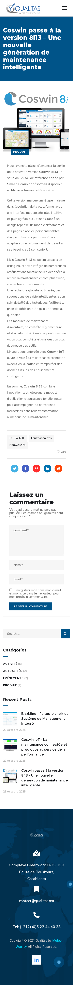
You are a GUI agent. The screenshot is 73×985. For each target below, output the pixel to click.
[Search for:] (36, 633)
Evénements (13, 678)
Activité (10, 664)
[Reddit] (58, 468)
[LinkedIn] (47, 468)
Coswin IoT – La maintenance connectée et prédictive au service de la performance (44, 747)
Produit (20, 151)
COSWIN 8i (17, 438)
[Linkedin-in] (36, 960)
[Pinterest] (36, 468)
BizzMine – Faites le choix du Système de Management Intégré (45, 718)
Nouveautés (18, 445)
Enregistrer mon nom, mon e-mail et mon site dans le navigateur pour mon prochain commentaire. (35, 593)
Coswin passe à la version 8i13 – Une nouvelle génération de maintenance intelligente (44, 778)
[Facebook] (25, 468)
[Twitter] (14, 468)
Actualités (12, 671)
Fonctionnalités (41, 438)
